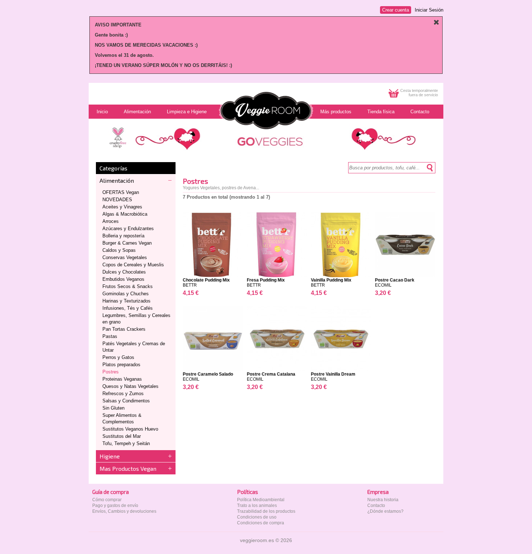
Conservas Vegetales (124, 257)
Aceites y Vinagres (122, 207)
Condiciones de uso (256, 517)
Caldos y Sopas (119, 250)
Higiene (110, 456)
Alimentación (117, 180)
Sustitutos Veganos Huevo (130, 429)
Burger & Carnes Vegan (127, 243)
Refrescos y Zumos (123, 393)
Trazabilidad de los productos (266, 511)
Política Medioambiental (260, 499)
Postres (110, 372)
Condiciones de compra (260, 522)
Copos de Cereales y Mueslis (133, 264)
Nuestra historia (382, 499)
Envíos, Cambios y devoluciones (124, 511)
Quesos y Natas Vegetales (130, 386)
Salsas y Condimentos (126, 400)
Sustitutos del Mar (121, 436)
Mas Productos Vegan (128, 468)
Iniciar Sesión (429, 10)
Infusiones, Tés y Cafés (127, 308)
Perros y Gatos (118, 357)
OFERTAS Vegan (120, 192)
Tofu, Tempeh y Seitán (126, 443)
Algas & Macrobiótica (124, 214)
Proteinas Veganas (122, 379)
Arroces (110, 221)
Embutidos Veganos (123, 279)
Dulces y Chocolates (124, 272)
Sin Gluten (113, 408)
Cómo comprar (107, 499)
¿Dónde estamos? (385, 511)
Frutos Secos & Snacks (127, 286)
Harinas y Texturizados (126, 301)
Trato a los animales (257, 505)
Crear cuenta (395, 10)
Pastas (109, 336)
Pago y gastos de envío (115, 505)
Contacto (376, 505)
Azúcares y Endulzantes (128, 228)
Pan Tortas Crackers (123, 329)
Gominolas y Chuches (125, 293)
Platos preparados (121, 364)
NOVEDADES (117, 199)
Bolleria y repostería (123, 235)
